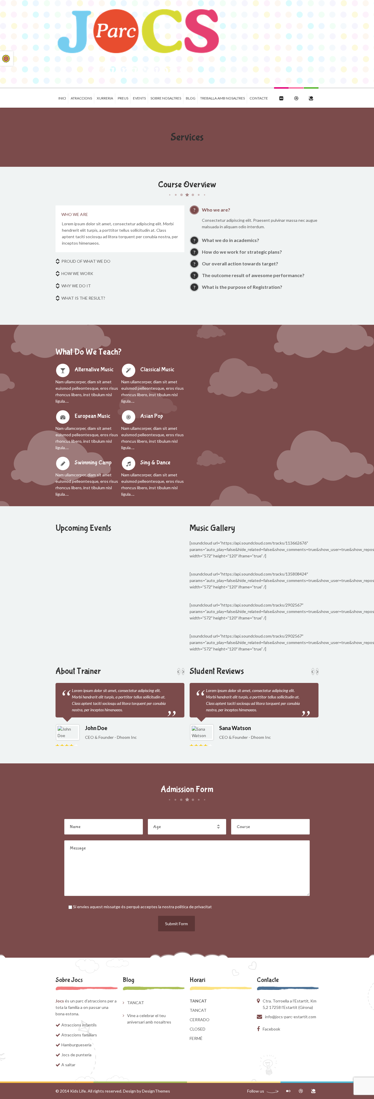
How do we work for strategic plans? (242, 252)
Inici (62, 98)
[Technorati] (313, 1091)
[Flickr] (288, 1091)
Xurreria (105, 98)
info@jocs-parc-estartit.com (290, 1016)
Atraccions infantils (79, 1024)
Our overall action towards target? (240, 263)
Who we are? (216, 209)
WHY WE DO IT (76, 285)
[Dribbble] (301, 1091)
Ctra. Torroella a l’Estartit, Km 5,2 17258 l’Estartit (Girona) (289, 1004)
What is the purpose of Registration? (242, 287)
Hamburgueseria (76, 1044)
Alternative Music (94, 369)
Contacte (259, 98)
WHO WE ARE (74, 214)
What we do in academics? (230, 240)
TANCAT (135, 1002)
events (139, 98)
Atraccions (81, 98)
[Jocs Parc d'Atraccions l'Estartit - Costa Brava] (139, 43)
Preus (123, 98)
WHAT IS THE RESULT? (83, 298)
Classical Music (157, 369)
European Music (92, 416)
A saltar (68, 1064)
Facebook (271, 1028)
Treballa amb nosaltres (222, 98)
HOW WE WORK (77, 273)
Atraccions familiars (79, 1034)
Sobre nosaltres (165, 98)
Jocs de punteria (76, 1054)
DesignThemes (156, 1090)
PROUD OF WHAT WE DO (85, 261)
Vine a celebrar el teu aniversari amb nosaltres (149, 1018)
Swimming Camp (93, 462)
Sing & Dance (155, 462)
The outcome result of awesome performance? (253, 275)
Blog (190, 98)
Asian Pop (151, 416)
